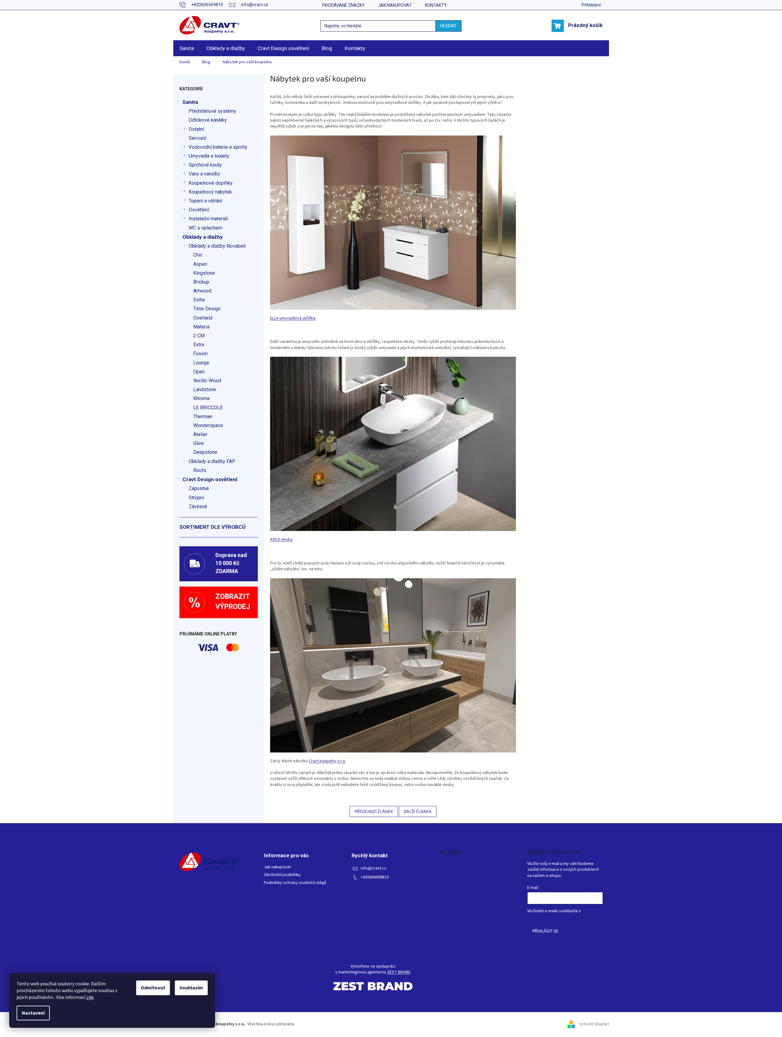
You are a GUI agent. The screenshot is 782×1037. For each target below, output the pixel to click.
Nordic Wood (207, 380)
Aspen (200, 264)
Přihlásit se (545, 930)
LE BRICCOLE (208, 407)
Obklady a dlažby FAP (212, 461)
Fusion (200, 353)
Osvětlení (199, 210)
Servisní (197, 138)
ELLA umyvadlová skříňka (293, 318)
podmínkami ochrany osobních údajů (560, 917)
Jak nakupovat (395, 5)
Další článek (417, 811)
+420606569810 (375, 877)
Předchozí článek (374, 811)
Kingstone (204, 273)
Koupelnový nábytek (210, 192)
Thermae (202, 416)
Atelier (200, 434)
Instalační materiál (208, 219)
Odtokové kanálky (208, 120)
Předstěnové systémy (212, 111)
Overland (202, 318)
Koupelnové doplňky (211, 183)
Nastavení (33, 1013)
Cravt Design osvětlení (210, 479)
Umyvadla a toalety (209, 156)
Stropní (196, 498)
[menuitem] (186, 48)
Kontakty (436, 5)
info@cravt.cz (373, 868)
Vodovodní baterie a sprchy (218, 147)
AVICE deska (281, 539)
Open (199, 372)
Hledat (448, 26)
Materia (201, 327)
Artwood (202, 291)
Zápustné (199, 488)
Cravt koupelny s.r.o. (327, 761)
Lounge (201, 363)
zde (90, 997)
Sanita (190, 102)
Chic (197, 255)
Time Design (207, 309)
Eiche (199, 300)
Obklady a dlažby (203, 237)
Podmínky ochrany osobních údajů (295, 883)
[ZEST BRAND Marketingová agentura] (373, 986)
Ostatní (196, 129)
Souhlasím (191, 987)
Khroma (201, 398)
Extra (198, 345)
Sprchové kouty (205, 165)
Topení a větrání (205, 201)
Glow (198, 443)
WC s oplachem (205, 228)
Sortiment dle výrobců (212, 527)
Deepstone (205, 452)
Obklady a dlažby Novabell (217, 246)
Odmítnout (153, 987)
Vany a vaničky (204, 174)
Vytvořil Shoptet (594, 1024)
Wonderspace (208, 425)
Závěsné (198, 506)
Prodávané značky (343, 5)
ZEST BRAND (398, 972)
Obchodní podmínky (282, 875)
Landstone (204, 389)
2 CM (199, 336)
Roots (199, 470)
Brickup (201, 282)
